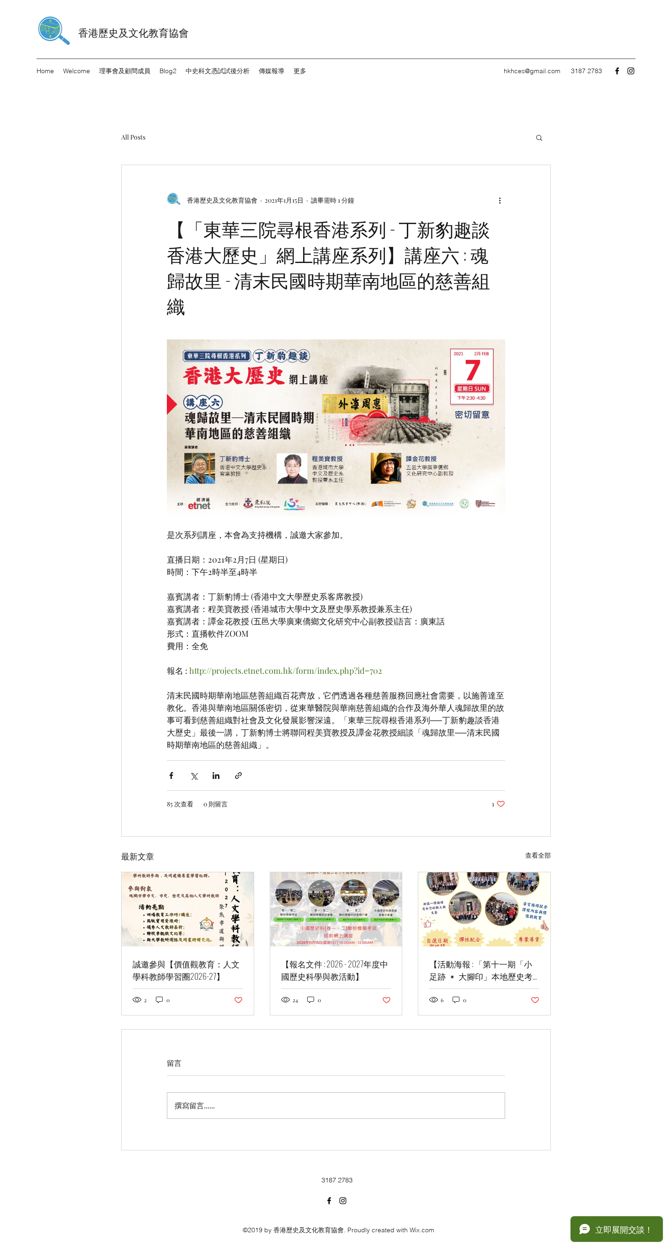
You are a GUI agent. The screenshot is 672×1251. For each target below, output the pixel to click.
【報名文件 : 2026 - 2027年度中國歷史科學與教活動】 (334, 970)
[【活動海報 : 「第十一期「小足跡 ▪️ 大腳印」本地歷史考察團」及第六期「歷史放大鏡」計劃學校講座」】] (484, 909)
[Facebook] (617, 70)
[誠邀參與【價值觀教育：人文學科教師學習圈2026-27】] (188, 909)
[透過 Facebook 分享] (171, 775)
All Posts (133, 137)
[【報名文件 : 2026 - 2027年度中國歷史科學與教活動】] (336, 909)
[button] (539, 137)
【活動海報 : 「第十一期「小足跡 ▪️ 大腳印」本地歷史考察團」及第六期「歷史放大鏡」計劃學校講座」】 (481, 970)
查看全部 (538, 855)
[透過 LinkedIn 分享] (216, 775)
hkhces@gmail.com (532, 71)
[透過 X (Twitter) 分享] (193, 775)
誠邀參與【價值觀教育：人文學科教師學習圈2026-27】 (186, 970)
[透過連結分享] (238, 775)
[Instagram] (630, 70)
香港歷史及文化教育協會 (133, 32)
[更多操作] (499, 199)
